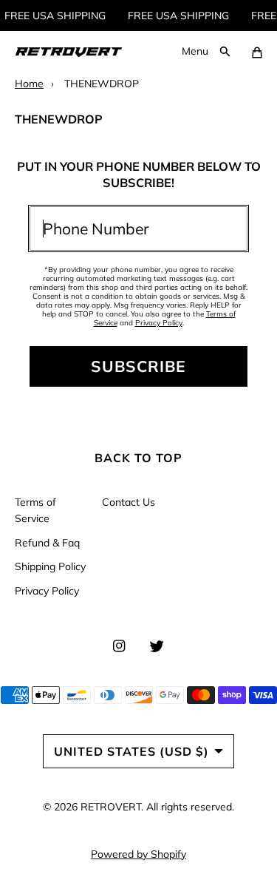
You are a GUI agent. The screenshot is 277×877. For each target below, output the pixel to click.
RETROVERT (111, 806)
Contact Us (128, 502)
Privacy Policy (158, 323)
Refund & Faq (47, 542)
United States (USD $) (131, 751)
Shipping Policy (50, 566)
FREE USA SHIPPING (52, 15)
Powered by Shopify (138, 854)
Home (29, 83)
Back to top (138, 457)
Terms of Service (35, 510)
